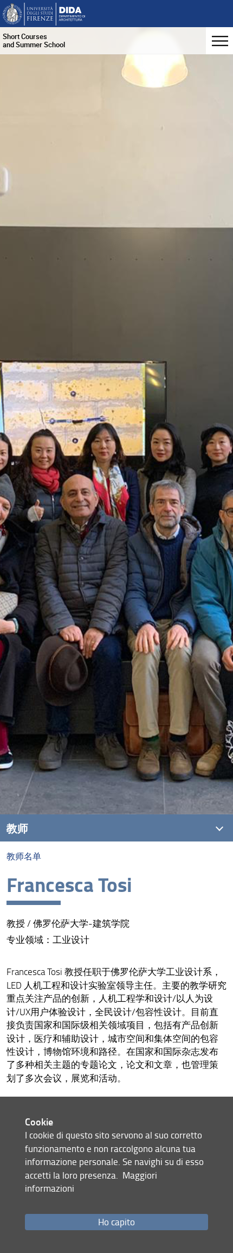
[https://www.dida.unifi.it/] (44, 13)
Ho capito (116, 1222)
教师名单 (24, 856)
